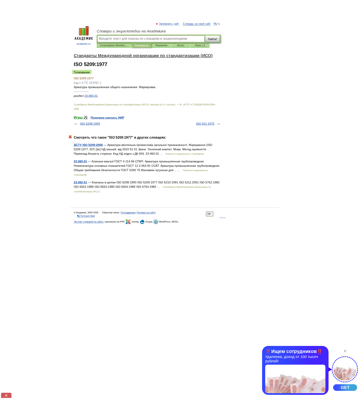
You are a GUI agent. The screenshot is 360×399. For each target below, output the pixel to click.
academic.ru (84, 43)
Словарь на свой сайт (197, 23)
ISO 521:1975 (205, 123)
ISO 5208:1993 (90, 123)
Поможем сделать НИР (107, 117)
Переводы (161, 45)
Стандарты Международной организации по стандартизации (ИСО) (114, 45)
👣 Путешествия (86, 216)
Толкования (141, 45)
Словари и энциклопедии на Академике (131, 31)
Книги (180, 45)
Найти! (212, 39)
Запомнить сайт (169, 23)
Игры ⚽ (200, 45)
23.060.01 (80, 161)
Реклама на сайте (146, 212)
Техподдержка (127, 212)
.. (91, 95)
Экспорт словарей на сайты (88, 221)
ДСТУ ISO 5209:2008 (88, 145)
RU (216, 23)
